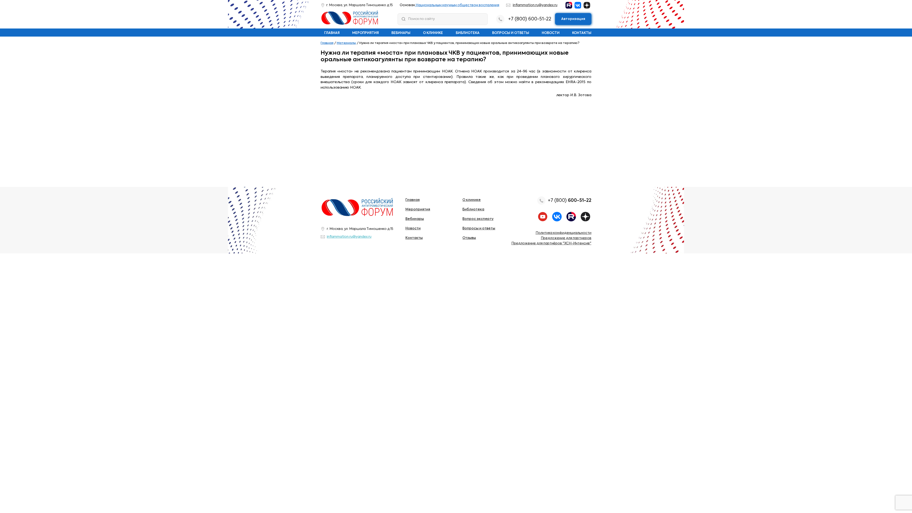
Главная (332, 33)
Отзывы (469, 238)
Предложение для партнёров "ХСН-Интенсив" (551, 243)
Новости (551, 33)
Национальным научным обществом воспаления (457, 5)
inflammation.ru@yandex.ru (535, 5)
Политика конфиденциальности (563, 233)
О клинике (433, 33)
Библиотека (468, 33)
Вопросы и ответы (510, 33)
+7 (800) (569, 200)
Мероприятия (365, 33)
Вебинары (400, 33)
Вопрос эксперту (478, 219)
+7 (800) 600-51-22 (529, 19)
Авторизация (573, 19)
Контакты (581, 33)
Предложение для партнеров (566, 238)
